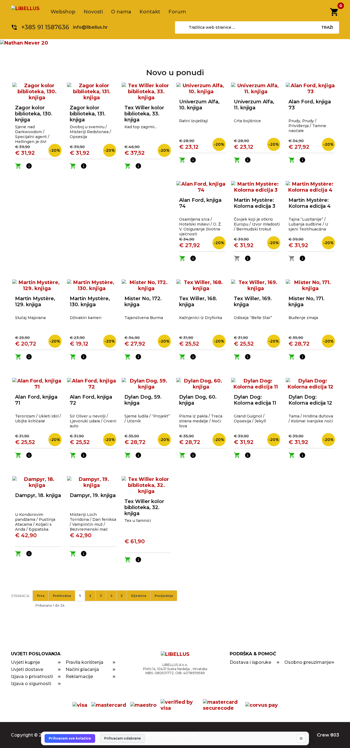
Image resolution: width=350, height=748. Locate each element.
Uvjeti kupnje (25, 662)
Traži (327, 27)
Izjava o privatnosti (32, 676)
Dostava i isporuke (250, 662)
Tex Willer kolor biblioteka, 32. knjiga (144, 507)
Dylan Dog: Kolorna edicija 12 (310, 400)
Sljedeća (138, 596)
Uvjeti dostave (27, 669)
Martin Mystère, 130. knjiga (90, 302)
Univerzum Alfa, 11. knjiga (254, 105)
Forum (177, 12)
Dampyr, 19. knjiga (93, 495)
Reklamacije (79, 676)
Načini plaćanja (82, 669)
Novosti (93, 12)
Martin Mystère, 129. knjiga (35, 302)
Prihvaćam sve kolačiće (70, 738)
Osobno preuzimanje (307, 662)
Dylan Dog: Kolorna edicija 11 (255, 400)
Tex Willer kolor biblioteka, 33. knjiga (144, 114)
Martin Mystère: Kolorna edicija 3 (254, 203)
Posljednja (163, 596)
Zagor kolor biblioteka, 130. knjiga (33, 114)
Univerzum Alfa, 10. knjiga (199, 105)
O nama (121, 12)
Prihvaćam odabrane (122, 738)
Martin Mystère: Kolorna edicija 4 (309, 203)
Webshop (63, 12)
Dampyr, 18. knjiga (38, 495)
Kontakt (149, 12)
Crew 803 (328, 735)
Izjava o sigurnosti (31, 683)
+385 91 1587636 (45, 27)
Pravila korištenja (84, 662)
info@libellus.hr (90, 27)
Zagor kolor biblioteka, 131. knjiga (88, 114)
